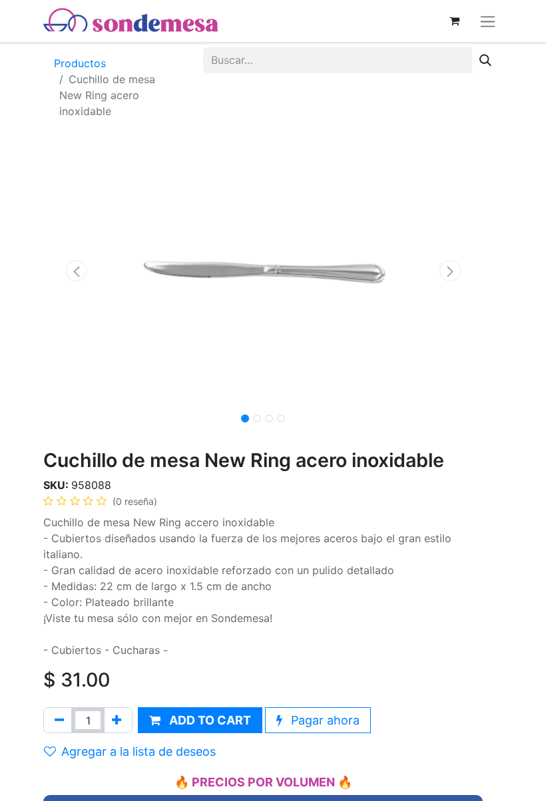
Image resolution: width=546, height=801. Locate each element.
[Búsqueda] (485, 60)
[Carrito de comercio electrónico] (454, 20)
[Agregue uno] (117, 720)
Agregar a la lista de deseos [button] (138, 751)
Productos (80, 63)
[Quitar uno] (59, 720)
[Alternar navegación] (488, 21)
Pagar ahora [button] (324, 720)
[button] (76, 270)
